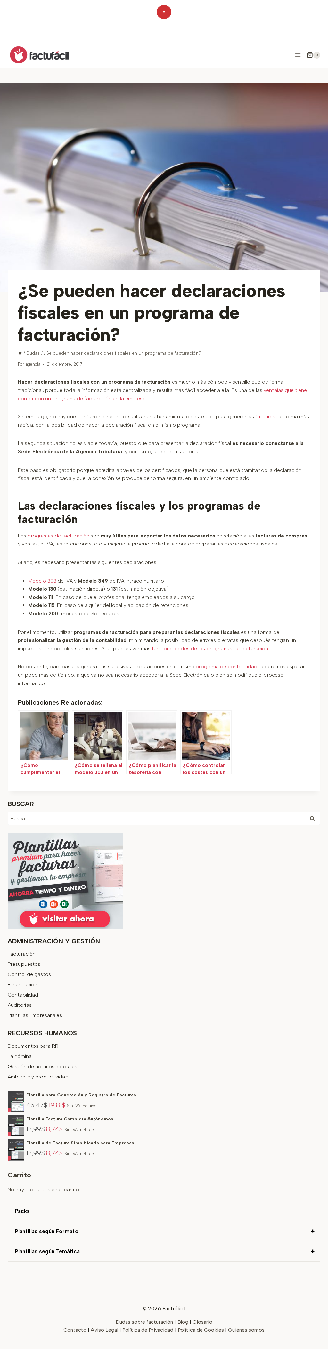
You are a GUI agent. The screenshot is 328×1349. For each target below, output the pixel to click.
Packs (22, 1211)
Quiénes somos (246, 1330)
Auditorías (20, 1005)
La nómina (20, 1056)
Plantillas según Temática (165, 1251)
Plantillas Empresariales (35, 1015)
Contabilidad (23, 995)
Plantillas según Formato (165, 1231)
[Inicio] (20, 353)
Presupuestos (24, 964)
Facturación (22, 954)
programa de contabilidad (226, 667)
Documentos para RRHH (36, 1046)
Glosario (202, 1322)
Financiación (22, 984)
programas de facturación (58, 536)
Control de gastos (29, 974)
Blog (182, 1322)
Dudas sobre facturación (144, 1322)
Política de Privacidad (148, 1330)
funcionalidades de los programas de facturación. (210, 648)
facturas (265, 417)
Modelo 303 (42, 581)
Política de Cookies (201, 1330)
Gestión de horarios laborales (42, 1066)
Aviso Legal (105, 1330)
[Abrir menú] (298, 55)
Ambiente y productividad (38, 1077)
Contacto (75, 1330)
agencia (33, 364)
